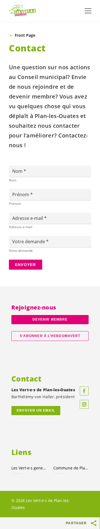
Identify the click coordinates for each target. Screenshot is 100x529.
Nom (18, 171)
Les (29, 468)
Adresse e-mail (28, 218)
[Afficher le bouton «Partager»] (93, 523)
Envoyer (25, 264)
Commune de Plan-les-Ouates (71, 468)
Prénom (21, 194)
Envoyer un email (36, 410)
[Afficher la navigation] (88, 11)
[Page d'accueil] (22, 11)
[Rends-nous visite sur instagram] (84, 404)
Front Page (25, 35)
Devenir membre (50, 319)
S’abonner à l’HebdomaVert (50, 336)
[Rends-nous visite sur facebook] (84, 391)
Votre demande (29, 241)
